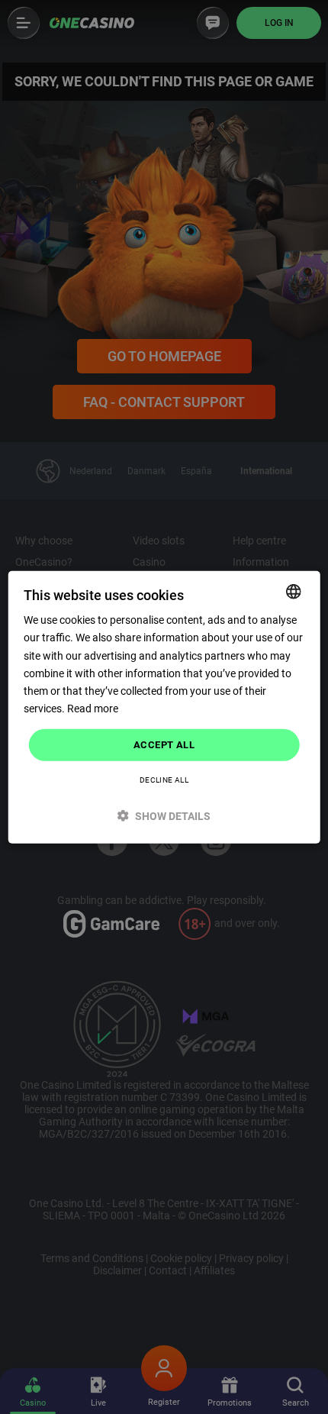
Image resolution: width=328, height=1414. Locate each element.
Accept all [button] (164, 745)
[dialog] (164, 707)
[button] (164, 815)
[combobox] (293, 591)
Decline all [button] (164, 779)
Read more (92, 708)
